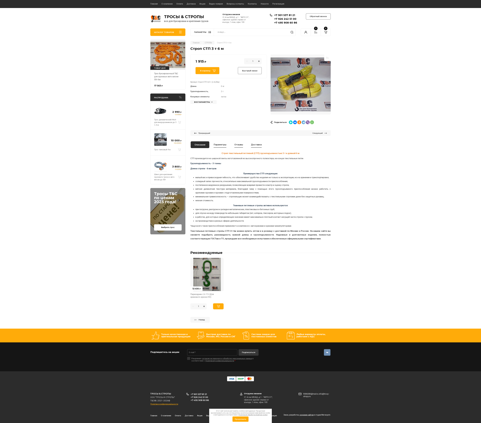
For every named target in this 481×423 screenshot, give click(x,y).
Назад (202, 319)
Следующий (317, 133)
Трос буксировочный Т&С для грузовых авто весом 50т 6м (166, 76)
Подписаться (248, 352)
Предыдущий (204, 133)
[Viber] (308, 122)
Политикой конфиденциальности (219, 361)
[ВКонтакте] (295, 122)
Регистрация (278, 4)
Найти (292, 32)
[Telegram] (303, 122)
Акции (202, 4)
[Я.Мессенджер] (291, 122)
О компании (167, 4)
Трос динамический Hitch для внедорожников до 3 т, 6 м (165, 122)
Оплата (179, 4)
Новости (265, 4)
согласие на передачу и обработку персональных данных (227, 358)
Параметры (220, 144)
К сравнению (327, 57)
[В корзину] (179, 122)
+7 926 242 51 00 (285, 18)
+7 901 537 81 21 (284, 15)
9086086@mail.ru (310, 394)
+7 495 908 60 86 (285, 22)
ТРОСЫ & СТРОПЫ (184, 16)
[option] (301, 84)
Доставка (191, 4)
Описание (200, 145)
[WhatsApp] (312, 122)
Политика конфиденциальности (164, 404)
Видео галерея (216, 4)
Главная (154, 4)
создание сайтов (306, 415)
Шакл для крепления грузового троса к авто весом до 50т (164, 177)
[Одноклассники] (299, 122)
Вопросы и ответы (235, 4)
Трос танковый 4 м (162, 149)
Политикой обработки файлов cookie (252, 415)
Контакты (252, 4)
